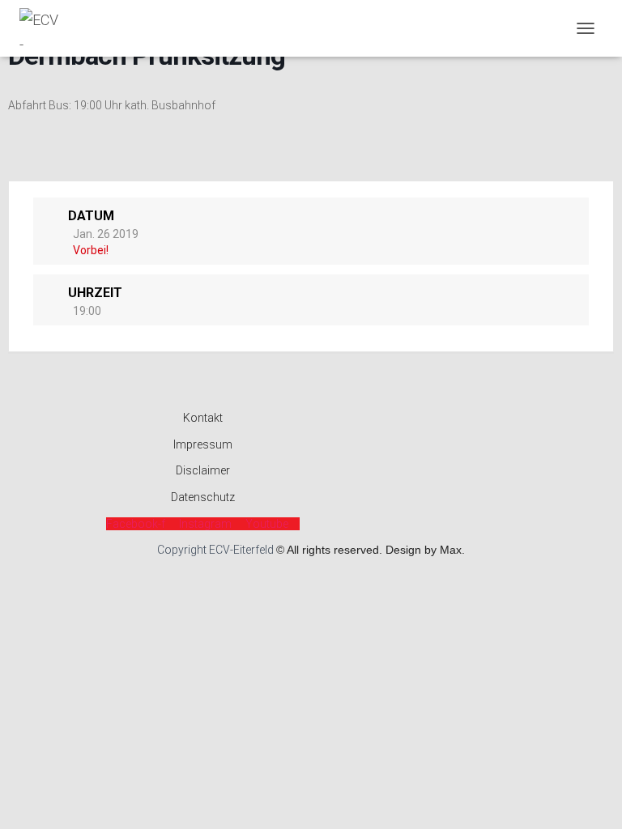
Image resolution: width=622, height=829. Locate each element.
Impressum (202, 444)
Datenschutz (203, 497)
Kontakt (203, 417)
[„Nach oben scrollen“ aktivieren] (590, 796)
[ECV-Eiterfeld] (45, 28)
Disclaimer (203, 470)
